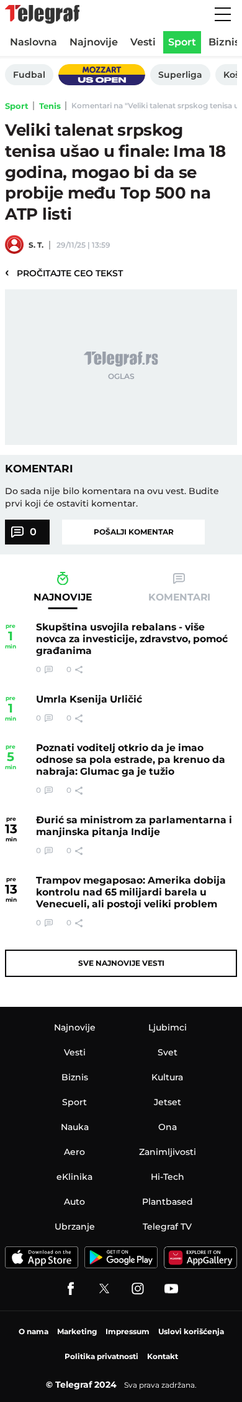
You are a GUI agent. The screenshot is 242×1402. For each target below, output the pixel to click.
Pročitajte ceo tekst (64, 272)
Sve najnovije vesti (121, 963)
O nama (33, 1331)
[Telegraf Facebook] (70, 1288)
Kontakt (162, 1356)
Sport (17, 106)
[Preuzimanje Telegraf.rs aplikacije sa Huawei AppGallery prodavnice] (200, 1257)
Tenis (50, 106)
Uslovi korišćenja (191, 1331)
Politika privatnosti (101, 1356)
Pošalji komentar (134, 531)
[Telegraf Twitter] (104, 1288)
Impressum (127, 1331)
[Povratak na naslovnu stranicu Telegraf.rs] (42, 14)
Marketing (77, 1331)
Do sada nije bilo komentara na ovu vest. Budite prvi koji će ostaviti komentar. (112, 497)
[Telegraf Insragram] (137, 1288)
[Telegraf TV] (171, 1288)
